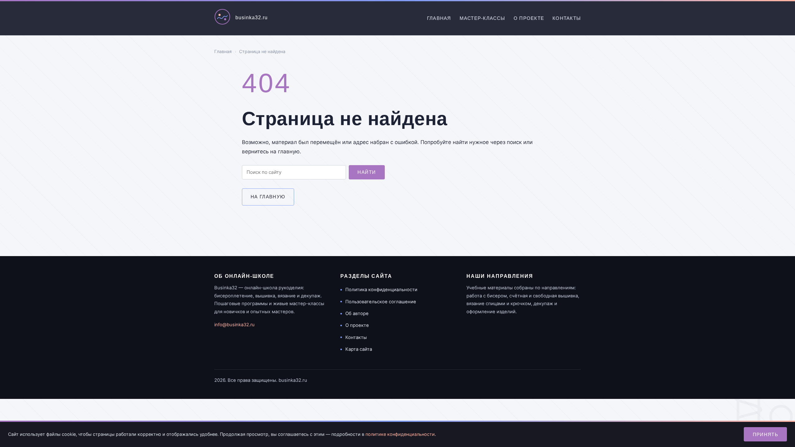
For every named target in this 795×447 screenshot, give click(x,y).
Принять (766, 434)
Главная (439, 18)
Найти (366, 172)
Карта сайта (358, 349)
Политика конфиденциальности (381, 289)
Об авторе (357, 313)
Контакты (566, 18)
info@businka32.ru (234, 324)
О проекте (529, 18)
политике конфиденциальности (400, 434)
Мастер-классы (482, 18)
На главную (268, 196)
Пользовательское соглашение (380, 302)
